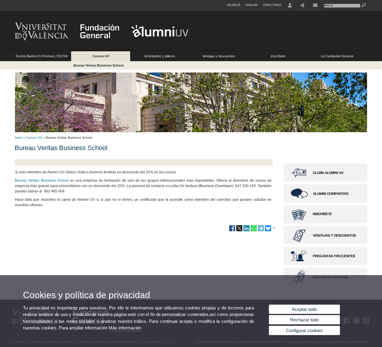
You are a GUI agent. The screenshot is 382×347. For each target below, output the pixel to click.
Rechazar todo (304, 319)
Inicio (18, 137)
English (252, 5)
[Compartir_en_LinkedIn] (246, 231)
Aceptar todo (304, 309)
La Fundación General (337, 56)
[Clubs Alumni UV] (325, 180)
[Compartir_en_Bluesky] (268, 231)
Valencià (233, 5)
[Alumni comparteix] (325, 201)
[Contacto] (315, 5)
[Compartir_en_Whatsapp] (253, 231)
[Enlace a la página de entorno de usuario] (290, 5)
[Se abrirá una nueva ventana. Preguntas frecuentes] (325, 264)
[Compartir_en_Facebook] (232, 231)
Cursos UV (101, 56)
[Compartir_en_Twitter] (239, 231)
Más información (125, 327)
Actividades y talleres (159, 56)
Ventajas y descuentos (218, 56)
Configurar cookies (304, 330)
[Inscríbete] (325, 222)
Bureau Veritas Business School (98, 65)
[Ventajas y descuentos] (325, 243)
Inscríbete (278, 56)
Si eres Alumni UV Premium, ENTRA (42, 56)
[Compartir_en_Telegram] (260, 231)
